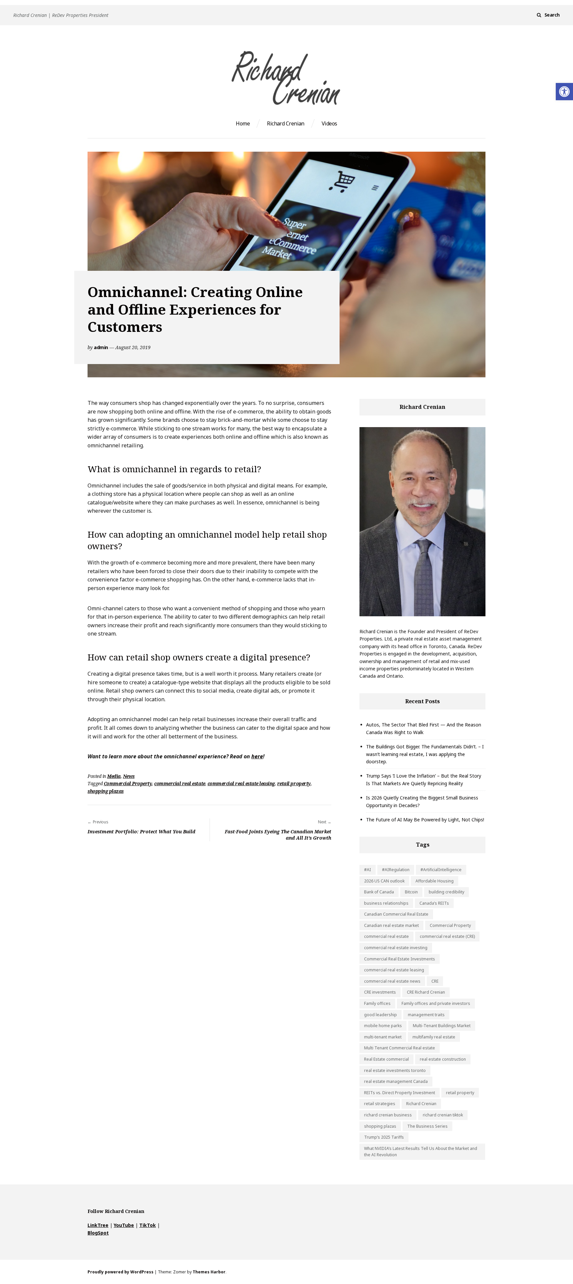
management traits (426, 1015)
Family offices (377, 1003)
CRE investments (380, 992)
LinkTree (98, 1225)
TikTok (147, 1225)
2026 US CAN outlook (384, 881)
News (129, 776)
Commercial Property (128, 783)
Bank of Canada (379, 892)
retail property (294, 783)
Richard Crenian (285, 123)
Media (114, 776)
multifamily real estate (434, 1037)
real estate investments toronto (395, 1070)
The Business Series (427, 1126)
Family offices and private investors (436, 1003)
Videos (329, 123)
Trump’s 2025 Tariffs (384, 1137)
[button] (564, 91)
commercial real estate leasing (241, 783)
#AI (367, 869)
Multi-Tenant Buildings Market (442, 1025)
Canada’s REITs (434, 903)
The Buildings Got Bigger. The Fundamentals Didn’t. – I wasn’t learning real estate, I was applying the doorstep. (425, 754)
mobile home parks (383, 1025)
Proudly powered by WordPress (121, 1272)
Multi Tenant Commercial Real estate (399, 1048)
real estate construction (443, 1059)
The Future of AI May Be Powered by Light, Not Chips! (425, 819)
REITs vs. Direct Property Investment (399, 1092)
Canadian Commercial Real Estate (396, 914)
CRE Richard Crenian (426, 992)
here (257, 756)
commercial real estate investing (395, 947)
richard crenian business (388, 1115)
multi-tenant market (383, 1037)
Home (243, 123)
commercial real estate (179, 783)
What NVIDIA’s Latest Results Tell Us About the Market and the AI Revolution (420, 1152)
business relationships (386, 903)
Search (552, 15)
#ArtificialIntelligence (441, 869)
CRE (434, 981)
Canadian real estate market (391, 925)
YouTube (124, 1225)
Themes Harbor (209, 1272)
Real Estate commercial (386, 1059)
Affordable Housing (434, 881)
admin (101, 347)
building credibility (446, 892)
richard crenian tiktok (443, 1115)
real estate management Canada (396, 1081)
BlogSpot (98, 1233)
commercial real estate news (392, 981)
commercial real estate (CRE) (447, 936)
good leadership (380, 1015)
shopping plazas (106, 791)
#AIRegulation (396, 869)
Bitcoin (411, 892)
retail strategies (379, 1103)
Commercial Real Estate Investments (399, 959)
